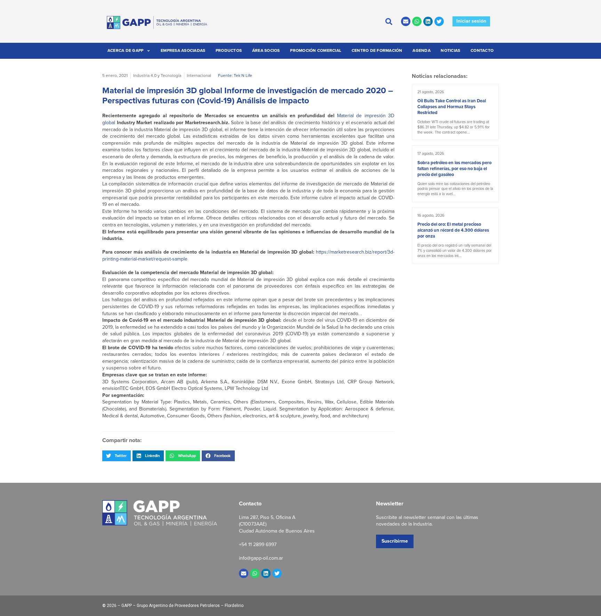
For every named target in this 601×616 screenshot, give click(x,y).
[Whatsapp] (417, 21)
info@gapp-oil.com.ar (261, 558)
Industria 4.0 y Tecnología (157, 75)
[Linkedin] (428, 21)
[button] (116, 455)
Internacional (199, 75)
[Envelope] (405, 21)
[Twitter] (439, 21)
